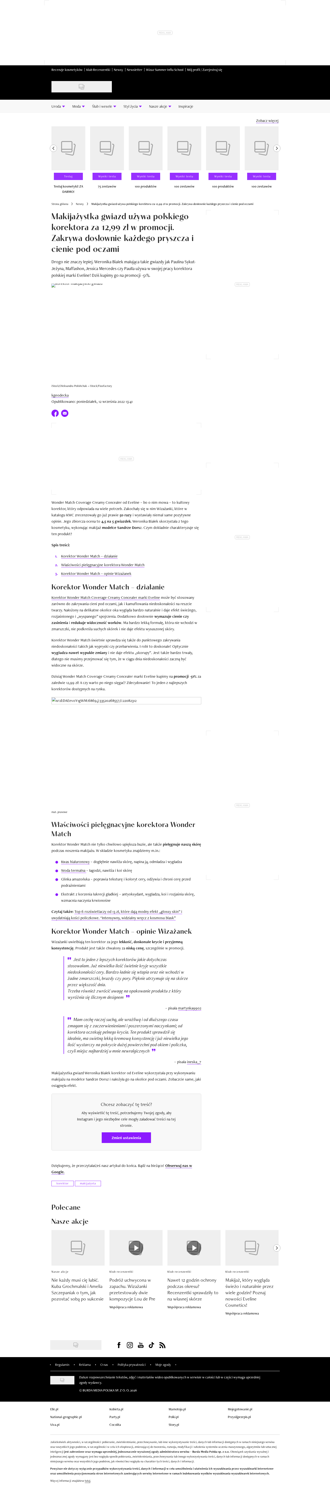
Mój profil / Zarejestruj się (204, 70)
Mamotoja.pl (177, 1409)
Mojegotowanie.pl (240, 1409)
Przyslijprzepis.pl (239, 1417)
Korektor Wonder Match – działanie (89, 556)
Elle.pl (54, 1409)
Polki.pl (174, 1417)
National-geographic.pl (66, 1417)
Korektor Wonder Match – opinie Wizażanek (96, 573)
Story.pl (174, 1424)
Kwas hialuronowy (75, 861)
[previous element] (53, 162)
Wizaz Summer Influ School (164, 70)
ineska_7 (194, 1061)
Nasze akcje (60, 1272)
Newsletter (134, 70)
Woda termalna (73, 870)
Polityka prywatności (132, 1364)
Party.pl (114, 1417)
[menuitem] (58, 106)
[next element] (276, 162)
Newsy (118, 70)
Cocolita (115, 1424)
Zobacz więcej (267, 120)
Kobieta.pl (116, 1409)
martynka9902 (189, 1008)
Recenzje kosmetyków (67, 70)
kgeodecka (60, 395)
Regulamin (62, 1364)
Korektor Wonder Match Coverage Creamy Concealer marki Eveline (105, 597)
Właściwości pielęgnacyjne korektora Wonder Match (102, 564)
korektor (63, 1183)
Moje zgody (163, 1364)
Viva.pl (54, 1424)
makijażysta (88, 1183)
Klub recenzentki (121, 1272)
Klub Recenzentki (98, 70)
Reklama (85, 1364)
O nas (104, 1364)
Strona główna (59, 204)
